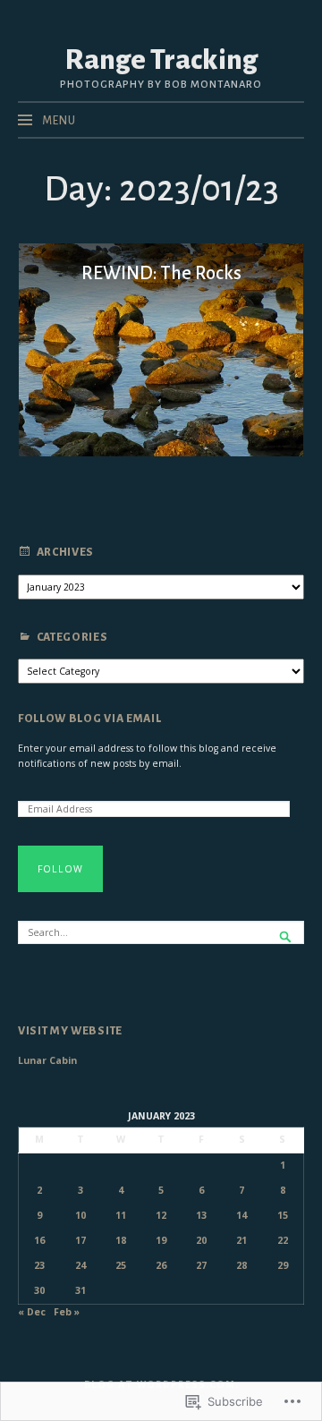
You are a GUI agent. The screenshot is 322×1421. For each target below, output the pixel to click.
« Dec (32, 1312)
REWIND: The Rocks (161, 273)
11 (120, 1215)
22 (282, 1240)
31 (80, 1290)
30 (39, 1290)
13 (201, 1215)
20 (201, 1240)
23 (39, 1265)
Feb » (67, 1312)
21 (241, 1240)
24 (80, 1265)
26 (161, 1265)
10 (80, 1215)
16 (39, 1240)
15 (282, 1215)
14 (241, 1215)
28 (241, 1265)
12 (161, 1215)
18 (120, 1240)
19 (161, 1240)
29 (282, 1265)
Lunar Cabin (47, 1060)
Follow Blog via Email (89, 718)
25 (120, 1265)
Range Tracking (161, 60)
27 (201, 1265)
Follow (60, 869)
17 (80, 1240)
